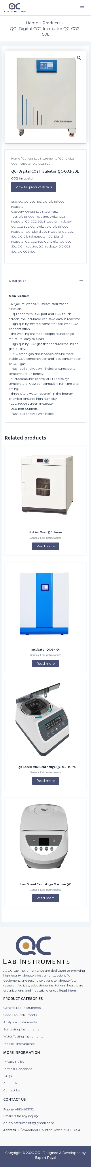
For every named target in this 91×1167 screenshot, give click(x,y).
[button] (79, 58)
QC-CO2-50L (26, 251)
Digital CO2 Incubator (33, 216)
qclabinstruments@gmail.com (28, 1123)
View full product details (34, 187)
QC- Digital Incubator (32, 236)
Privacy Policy (13, 1061)
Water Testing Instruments (23, 1036)
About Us (10, 1083)
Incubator (50, 221)
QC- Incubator (27, 246)
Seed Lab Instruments (20, 1015)
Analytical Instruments (20, 1022)
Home (15, 158)
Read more (45, 546)
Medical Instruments (18, 1043)
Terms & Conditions (17, 1069)
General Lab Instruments (39, 158)
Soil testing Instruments (21, 1029)
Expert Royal (45, 1158)
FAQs (7, 1076)
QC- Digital (37, 226)
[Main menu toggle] (82, 7)
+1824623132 (24, 1109)
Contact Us (11, 1090)
